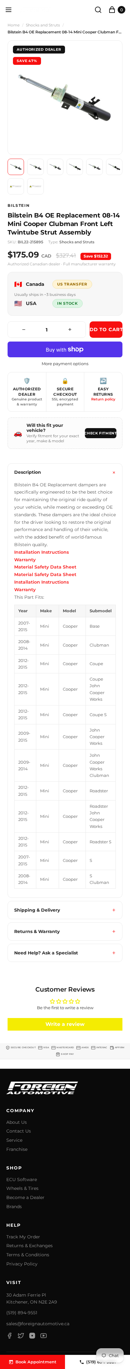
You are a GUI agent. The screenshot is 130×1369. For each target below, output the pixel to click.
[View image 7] (16, 186)
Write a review (65, 1024)
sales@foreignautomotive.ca (37, 1324)
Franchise (16, 1149)
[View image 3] (55, 167)
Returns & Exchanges (29, 1245)
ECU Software (21, 1179)
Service (14, 1140)
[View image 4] (75, 167)
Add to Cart (106, 329)
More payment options (65, 363)
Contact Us (18, 1131)
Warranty (25, 560)
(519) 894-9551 (21, 1312)
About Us (16, 1122)
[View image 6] (114, 167)
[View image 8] (35, 186)
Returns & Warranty (37, 931)
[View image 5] (94, 167)
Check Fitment (100, 433)
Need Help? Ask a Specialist (46, 953)
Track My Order (23, 1237)
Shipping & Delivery (37, 910)
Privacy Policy (22, 1264)
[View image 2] (35, 167)
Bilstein (19, 205)
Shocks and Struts (43, 25)
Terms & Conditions (27, 1255)
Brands (14, 1206)
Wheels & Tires (22, 1188)
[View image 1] (16, 167)
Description (27, 472)
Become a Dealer (25, 1197)
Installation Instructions (41, 552)
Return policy (103, 399)
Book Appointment (35, 1361)
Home (14, 25)
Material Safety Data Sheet (45, 567)
